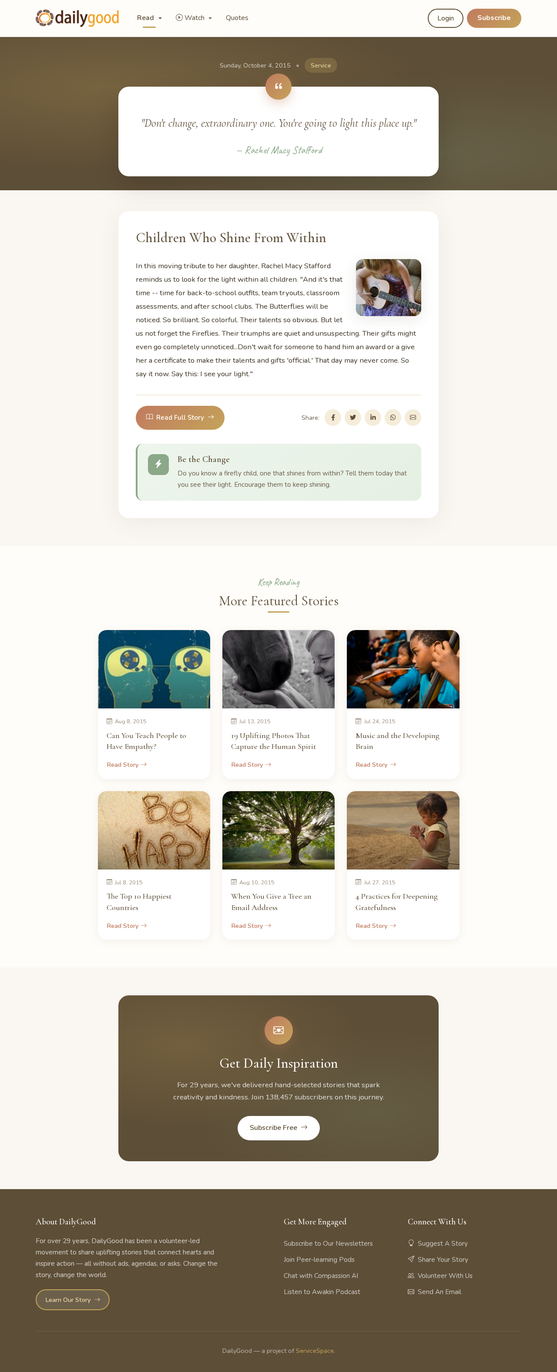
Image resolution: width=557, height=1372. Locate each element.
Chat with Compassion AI (321, 1275)
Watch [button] (195, 18)
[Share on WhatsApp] (393, 417)
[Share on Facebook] (333, 417)
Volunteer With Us (445, 1275)
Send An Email (439, 1292)
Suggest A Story (443, 1243)
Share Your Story (443, 1259)
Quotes (237, 18)
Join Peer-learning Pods (319, 1259)
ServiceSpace (315, 1350)
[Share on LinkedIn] (373, 417)
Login (445, 18)
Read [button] (146, 18)
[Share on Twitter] (353, 417)
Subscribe (494, 18)
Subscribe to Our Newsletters (328, 1243)
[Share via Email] (413, 417)
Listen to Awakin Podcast (322, 1292)
